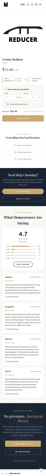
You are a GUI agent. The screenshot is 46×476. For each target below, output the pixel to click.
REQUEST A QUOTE (23, 198)
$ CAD (23, 4)
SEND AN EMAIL (24, 452)
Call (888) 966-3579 (18, 80)
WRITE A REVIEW (23, 264)
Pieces (26, 93)
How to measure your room (35, 111)
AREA (6, 93)
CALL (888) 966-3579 (24, 444)
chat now (28, 80)
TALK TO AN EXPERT (23, 191)
